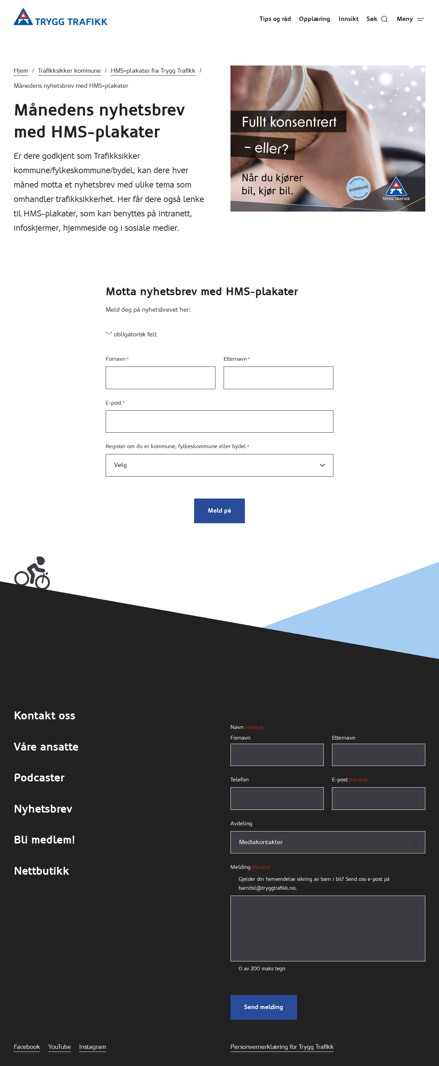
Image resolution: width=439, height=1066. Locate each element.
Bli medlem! (44, 840)
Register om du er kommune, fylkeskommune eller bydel (177, 446)
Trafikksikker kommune (69, 70)
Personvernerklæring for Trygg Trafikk (282, 1046)
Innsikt (348, 18)
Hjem (21, 70)
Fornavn (117, 359)
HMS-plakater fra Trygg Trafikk (153, 70)
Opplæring (314, 18)
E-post (115, 402)
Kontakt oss (44, 715)
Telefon (239, 779)
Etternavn (237, 359)
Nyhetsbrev (43, 809)
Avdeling (241, 823)
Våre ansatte (46, 747)
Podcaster (39, 777)
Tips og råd (275, 18)
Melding (250, 867)
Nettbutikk (41, 871)
